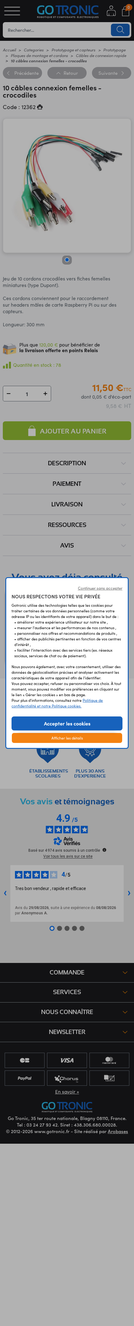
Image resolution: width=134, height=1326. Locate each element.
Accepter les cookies (67, 723)
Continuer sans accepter (100, 588)
